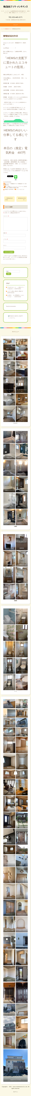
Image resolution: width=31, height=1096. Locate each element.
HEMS (9, 186)
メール (5, 239)
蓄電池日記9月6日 (22, 199)
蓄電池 (14, 187)
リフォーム (20, 186)
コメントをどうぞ (20, 189)
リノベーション (14, 186)
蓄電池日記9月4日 (9, 199)
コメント (6, 216)
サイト (5, 245)
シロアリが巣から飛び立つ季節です (15, 291)
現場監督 (11, 187)
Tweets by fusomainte (11, 306)
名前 (5, 233)
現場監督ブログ (13, 183)
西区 (18, 187)
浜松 (7, 187)
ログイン (15, 1091)
